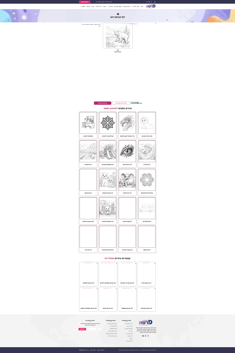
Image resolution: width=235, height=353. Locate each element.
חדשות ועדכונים (118, 6)
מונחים (88, 6)
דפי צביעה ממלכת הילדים (108, 283)
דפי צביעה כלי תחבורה (127, 283)
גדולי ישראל (99, 6)
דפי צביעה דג (146, 164)
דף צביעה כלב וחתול (107, 193)
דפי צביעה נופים (108, 308)
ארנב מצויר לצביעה (127, 250)
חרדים (92, 6)
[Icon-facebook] (151, 2)
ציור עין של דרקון (127, 164)
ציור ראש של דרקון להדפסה (127, 136)
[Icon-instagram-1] (147, 2)
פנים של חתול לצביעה (107, 250)
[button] (138, 103)
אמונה (104, 6)
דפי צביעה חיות (146, 283)
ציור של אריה (88, 250)
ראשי (142, 6)
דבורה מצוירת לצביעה (88, 221)
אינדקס (111, 6)
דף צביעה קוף (88, 193)
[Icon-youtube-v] (149, 2)
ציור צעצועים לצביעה (107, 221)
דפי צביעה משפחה (127, 308)
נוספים (83, 6)
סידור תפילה (136, 6)
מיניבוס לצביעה (147, 221)
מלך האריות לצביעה (147, 136)
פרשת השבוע (126, 6)
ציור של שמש (146, 250)
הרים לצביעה (88, 164)
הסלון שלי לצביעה (88, 136)
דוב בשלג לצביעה (127, 221)
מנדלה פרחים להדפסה (147, 193)
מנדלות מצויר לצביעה (107, 136)
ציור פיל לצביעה (127, 193)
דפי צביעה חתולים (88, 283)
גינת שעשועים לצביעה (108, 164)
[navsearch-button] (155, 2)
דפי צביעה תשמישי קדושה (89, 308)
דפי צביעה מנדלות (146, 308)
